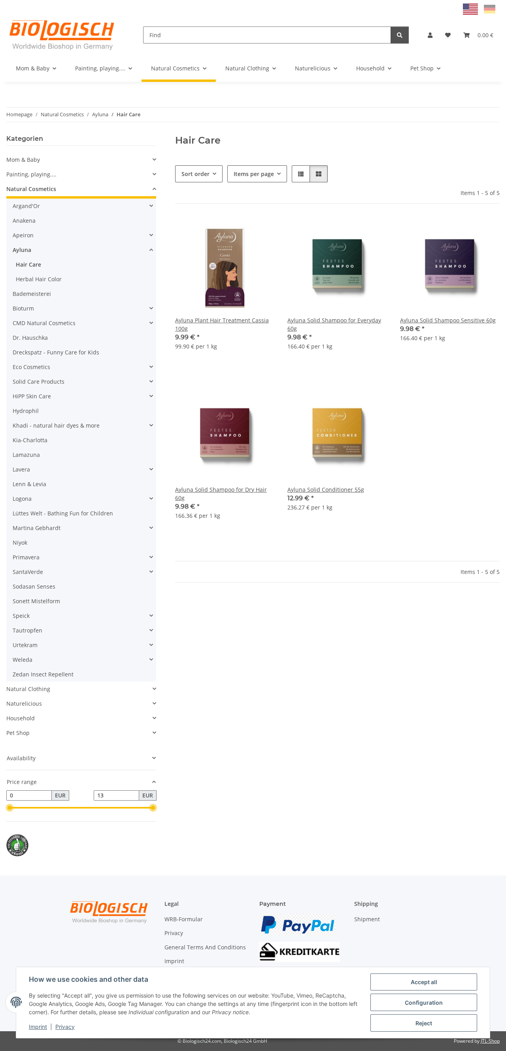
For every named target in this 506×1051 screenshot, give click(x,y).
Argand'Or (26, 206)
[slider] (9, 808)
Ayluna (22, 250)
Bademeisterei (32, 293)
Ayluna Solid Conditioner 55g (325, 489)
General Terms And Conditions (205, 947)
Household (20, 718)
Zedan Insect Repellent (43, 674)
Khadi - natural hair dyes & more (56, 425)
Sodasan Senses (34, 586)
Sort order (195, 174)
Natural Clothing (28, 689)
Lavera (21, 469)
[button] (430, 35)
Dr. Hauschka (30, 337)
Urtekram (25, 645)
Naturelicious (24, 703)
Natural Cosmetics (31, 189)
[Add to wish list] (261, 230)
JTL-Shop (490, 1041)
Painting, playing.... (31, 174)
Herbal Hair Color (39, 279)
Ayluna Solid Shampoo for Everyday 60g (334, 324)
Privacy (65, 1026)
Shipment (367, 919)
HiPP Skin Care (32, 396)
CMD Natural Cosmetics (44, 323)
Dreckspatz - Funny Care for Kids (56, 352)
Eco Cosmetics (31, 367)
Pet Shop (18, 733)
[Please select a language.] (471, 8)
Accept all (424, 982)
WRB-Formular (183, 919)
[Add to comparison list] (240, 230)
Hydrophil (26, 411)
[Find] (400, 35)
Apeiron (23, 235)
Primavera (26, 557)
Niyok (20, 542)
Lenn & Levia (29, 484)
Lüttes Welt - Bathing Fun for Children (63, 513)
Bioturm (23, 308)
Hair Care (28, 264)
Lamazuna (26, 454)
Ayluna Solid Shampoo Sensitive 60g (448, 320)
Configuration (424, 1002)
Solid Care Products (38, 381)
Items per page (254, 174)
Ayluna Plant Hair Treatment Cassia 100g (222, 324)
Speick (21, 615)
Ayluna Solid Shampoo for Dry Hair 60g (221, 494)
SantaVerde (28, 572)
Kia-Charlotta (30, 440)
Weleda (22, 659)
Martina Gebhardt (36, 528)
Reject (423, 1023)
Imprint (38, 1026)
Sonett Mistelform (36, 601)
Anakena (24, 220)
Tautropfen (27, 630)
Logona (22, 498)
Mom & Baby (23, 159)
